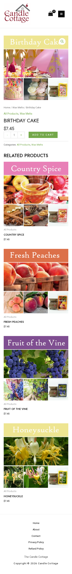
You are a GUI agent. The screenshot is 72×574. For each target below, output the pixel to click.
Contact (36, 535)
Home (7, 107)
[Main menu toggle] (61, 14)
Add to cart (43, 134)
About (36, 529)
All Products (11, 113)
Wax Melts (18, 107)
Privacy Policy (36, 542)
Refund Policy (36, 548)
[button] (62, 41)
